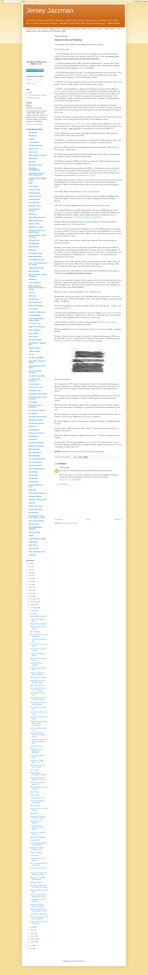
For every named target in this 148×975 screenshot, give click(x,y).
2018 (30, 578)
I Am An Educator (35, 282)
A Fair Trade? (34, 855)
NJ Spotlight (33, 402)
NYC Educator (33, 413)
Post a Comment (62, 484)
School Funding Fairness (37, 468)
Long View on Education (37, 327)
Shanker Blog (33, 478)
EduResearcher (33, 247)
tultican (31, 535)
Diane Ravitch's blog (35, 220)
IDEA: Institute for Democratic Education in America (37, 287)
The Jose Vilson (34, 524)
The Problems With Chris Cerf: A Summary (38, 689)
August (33, 611)
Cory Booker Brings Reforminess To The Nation (37, 827)
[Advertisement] (88, 501)
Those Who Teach (34, 532)
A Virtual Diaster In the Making (37, 859)
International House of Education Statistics (37, 905)
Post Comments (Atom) (70, 523)
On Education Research (36, 423)
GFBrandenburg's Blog (36, 268)
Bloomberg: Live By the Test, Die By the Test (37, 817)
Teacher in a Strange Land (37, 499)
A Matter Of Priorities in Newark (37, 654)
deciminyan (32, 214)
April (32, 933)
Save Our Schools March (37, 459)
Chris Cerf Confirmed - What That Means (37, 674)
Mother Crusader (34, 351)
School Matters (33, 472)
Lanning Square (86, 416)
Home (88, 519)
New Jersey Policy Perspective (34, 380)
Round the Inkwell (35, 452)
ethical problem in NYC (67, 341)
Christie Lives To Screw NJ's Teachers (39, 809)
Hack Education (34, 271)
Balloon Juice (33, 158)
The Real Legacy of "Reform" (36, 822)
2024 (30, 567)
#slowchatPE (33, 132)
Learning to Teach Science (37, 312)
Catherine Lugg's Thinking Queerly (37, 179)
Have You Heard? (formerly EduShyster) (38, 275)
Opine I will (32, 426)
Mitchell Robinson (35, 348)
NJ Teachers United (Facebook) (35, 406)
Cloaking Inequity (35, 193)
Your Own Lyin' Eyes (36, 746)
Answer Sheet (33, 152)
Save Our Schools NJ (35, 462)
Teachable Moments (35, 496)
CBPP (31, 183)
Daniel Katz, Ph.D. (35, 206)
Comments (32, 83)
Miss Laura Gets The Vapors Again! (39, 659)
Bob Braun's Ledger (35, 165)
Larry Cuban (33, 309)
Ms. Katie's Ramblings (36, 357)
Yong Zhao (32, 555)
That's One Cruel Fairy (37, 685)
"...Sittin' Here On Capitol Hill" (38, 640)
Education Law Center (36, 227)
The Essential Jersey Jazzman (37, 95)
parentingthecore (34, 430)
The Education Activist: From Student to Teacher (37, 517)
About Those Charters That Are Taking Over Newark (38, 886)
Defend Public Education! (37, 217)
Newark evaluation (60, 91)
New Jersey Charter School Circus (38, 729)
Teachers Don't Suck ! (36, 506)
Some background (108, 313)
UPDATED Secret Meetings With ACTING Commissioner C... (38, 723)
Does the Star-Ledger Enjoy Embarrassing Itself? (38, 873)
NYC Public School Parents (38, 417)
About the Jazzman (34, 98)
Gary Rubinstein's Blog (36, 259)
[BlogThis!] (81, 457)
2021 (30, 570)
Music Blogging (35, 632)
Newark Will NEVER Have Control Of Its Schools (38, 896)
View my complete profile (34, 124)
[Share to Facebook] (85, 457)
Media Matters (33, 336)
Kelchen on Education (36, 305)
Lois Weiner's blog (35, 323)
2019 (30, 576)
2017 (30, 581)
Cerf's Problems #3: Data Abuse (38, 694)
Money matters (88, 191)
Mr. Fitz (31, 354)
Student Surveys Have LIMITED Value (37, 849)
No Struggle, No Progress (37, 410)
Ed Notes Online (34, 224)
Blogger (82, 961)
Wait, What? (33, 545)
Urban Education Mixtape (37, 539)
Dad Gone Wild (34, 202)
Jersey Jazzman (49, 10)
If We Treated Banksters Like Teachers (37, 802)
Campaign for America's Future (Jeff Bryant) (37, 174)
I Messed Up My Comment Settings (38, 628)
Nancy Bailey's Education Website (37, 362)
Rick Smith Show (34, 449)
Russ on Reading (34, 455)
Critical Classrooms (35, 196)
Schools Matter (33, 475)
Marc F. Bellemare (35, 330)
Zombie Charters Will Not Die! (38, 669)
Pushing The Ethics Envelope (36, 664)
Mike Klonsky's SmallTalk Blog (37, 344)
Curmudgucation (34, 199)
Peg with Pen (33, 439)
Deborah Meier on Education (35, 210)
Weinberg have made (61, 212)
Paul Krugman (33, 436)
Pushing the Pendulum (36, 442)
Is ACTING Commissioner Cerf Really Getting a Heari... (38, 741)
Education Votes (34, 240)
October (33, 605)
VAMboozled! (33, 542)
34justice (31, 139)
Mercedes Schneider (35, 340)
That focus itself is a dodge (107, 322)
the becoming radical (35, 509)
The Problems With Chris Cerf (38, 708)
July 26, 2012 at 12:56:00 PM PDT (70, 480)
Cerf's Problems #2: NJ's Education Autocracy (37, 699)
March (33, 936)
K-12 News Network (35, 302)
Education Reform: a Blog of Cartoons (37, 236)
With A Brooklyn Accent (37, 551)
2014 (30, 590)
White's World (33, 548)
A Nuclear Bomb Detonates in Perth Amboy (38, 844)
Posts (31, 80)
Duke (30, 106)
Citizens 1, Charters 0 (36, 882)
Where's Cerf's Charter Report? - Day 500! (37, 761)
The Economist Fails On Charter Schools (37, 766)
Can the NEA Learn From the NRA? (38, 650)
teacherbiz (32, 503)
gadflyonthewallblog (35, 256)
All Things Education (36, 145)
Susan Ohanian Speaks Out (38, 493)
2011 (30, 946)
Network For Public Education (35, 372)
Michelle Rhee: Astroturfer (38, 624)
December (34, 599)
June (32, 927)
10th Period (32, 136)
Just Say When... (34, 299)
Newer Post (58, 519)
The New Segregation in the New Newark (38, 864)
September (34, 608)
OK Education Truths (36, 420)
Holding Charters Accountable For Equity (38, 774)
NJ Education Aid (34, 390)
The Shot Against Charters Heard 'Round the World (38, 910)
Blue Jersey (32, 161)
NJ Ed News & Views (35, 387)
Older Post (118, 519)
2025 (30, 564)
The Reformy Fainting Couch (37, 756)
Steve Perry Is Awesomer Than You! (38, 833)
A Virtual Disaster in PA (37, 798)
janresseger (32, 296)
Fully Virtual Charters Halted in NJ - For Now (38, 778)
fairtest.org (32, 250)
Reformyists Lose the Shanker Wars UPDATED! (36, 751)
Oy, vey (69, 308)
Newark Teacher (34, 384)
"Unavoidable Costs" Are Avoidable (38, 900)
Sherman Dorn (33, 481)
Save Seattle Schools (35, 465)
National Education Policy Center (37, 367)
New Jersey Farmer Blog (37, 376)
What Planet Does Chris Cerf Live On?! (39, 788)
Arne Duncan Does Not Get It (38, 869)
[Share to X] (83, 457)
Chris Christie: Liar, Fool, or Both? (39, 645)
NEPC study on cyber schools (76, 124)
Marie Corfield (33, 333)
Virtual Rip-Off (35, 840)
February (34, 939)
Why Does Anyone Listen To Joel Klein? (39, 635)
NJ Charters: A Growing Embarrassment (37, 878)
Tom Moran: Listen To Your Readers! (39, 718)
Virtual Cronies (35, 795)
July (32, 613)
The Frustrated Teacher (36, 521)
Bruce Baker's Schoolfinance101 (34, 169)
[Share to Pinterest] (87, 457)
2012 (30, 596)
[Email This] (79, 457)
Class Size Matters (35, 189)
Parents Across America (36, 433)
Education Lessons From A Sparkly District (37, 231)
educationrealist (34, 243)
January (33, 942)
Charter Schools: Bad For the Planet (39, 891)
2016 (30, 584)
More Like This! (35, 805)
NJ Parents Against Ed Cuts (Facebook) (38, 398)
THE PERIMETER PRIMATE (35, 528)
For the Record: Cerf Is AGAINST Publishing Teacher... (37, 734)
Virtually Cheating (35, 852)
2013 (30, 593)
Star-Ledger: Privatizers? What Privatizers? (37, 681)
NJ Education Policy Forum (38, 394)
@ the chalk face (34, 142)
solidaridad (32, 490)
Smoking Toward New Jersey (36, 486)
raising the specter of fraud (86, 175)
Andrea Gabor (33, 149)
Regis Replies (34, 813)
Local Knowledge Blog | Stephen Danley (36, 319)
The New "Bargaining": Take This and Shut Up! (39, 918)
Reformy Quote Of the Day (38, 616)
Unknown (62, 467)
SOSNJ (71, 384)
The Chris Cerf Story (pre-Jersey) (38, 713)
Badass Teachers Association (38, 155)
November (34, 602)
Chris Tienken (33, 186)
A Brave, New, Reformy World (37, 620)
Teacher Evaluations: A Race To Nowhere (39, 922)
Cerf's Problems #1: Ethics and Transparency (88, 217)
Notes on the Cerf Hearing (38, 677)
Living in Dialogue (35, 315)
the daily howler (34, 512)
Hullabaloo (32, 279)
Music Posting (34, 770)
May (32, 930)
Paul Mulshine (83, 142)
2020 (30, 572)
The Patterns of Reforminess (38, 914)
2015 (30, 587)
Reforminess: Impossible (37, 837)
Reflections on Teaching (36, 446)
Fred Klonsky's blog (35, 253)
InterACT (32, 292)
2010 (30, 948)
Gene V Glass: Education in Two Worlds (38, 264)
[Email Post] (74, 457)
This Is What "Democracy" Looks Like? (38, 783)
